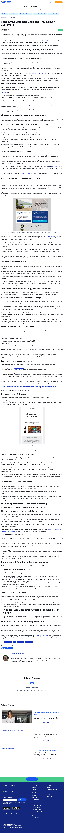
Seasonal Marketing (53, 13)
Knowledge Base (35, 799)
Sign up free (59, 2)
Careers (34, 789)
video (14, 642)
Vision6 (33, 815)
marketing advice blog (27, 637)
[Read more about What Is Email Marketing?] (17, 737)
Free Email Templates (36, 809)
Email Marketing (13, 13)
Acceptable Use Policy (13, 825)
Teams (48, 787)
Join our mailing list (7, 797)
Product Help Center (36, 800)
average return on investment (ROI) (35, 105)
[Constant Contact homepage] (9, 785)
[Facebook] (2, 648)
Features (15, 2)
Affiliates (49, 794)
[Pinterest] (7, 648)
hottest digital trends (41, 303)
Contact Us (34, 797)
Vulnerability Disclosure (19, 827)
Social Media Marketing (25, 13)
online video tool (18, 369)
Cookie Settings (5, 827)
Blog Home (4, 13)
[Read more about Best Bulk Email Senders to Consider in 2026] (17, 718)
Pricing (43, 2)
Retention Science (36, 814)
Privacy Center (11, 827)
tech (26, 110)
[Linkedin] (5, 648)
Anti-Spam (19, 825)
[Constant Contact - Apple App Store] (7, 808)
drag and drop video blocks (39, 73)
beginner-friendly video (53, 236)
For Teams (39, 2)
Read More (47, 722)
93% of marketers (50, 40)
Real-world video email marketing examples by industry (28, 386)
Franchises (49, 792)
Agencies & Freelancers (52, 789)
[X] (9, 648)
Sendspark (54, 166)
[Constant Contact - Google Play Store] (16, 808)
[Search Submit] (41, 9)
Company (34, 787)
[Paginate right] (61, 13)
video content (21, 642)
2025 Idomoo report (26, 173)
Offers (48, 797)
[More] (12, 648)
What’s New (34, 792)
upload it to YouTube (19, 368)
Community (34, 802)
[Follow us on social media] (3, 813)
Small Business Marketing (40, 13)
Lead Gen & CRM (36, 817)
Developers (49, 796)
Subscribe (22, 799)
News (33, 790)
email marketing (7, 642)
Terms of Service (6, 825)
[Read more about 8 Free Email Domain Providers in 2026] (17, 755)
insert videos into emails (42, 635)
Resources (27, 2)
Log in (52, 2)
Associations (49, 790)
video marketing (28, 642)
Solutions (21, 2)
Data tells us (4, 92)
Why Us (33, 2)
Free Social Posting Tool (37, 807)
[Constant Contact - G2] (15, 791)
